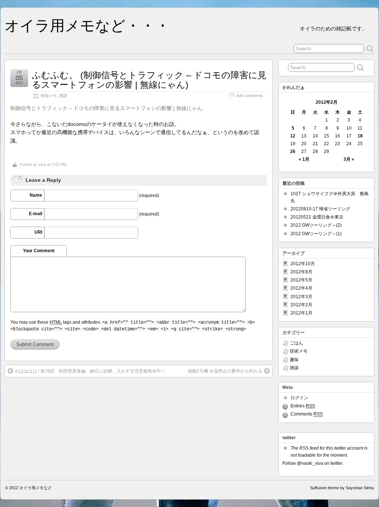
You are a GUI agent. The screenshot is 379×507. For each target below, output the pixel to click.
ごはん (296, 343)
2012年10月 (303, 263)
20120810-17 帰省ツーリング (320, 208)
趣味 (294, 359)
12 (292, 136)
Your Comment (38, 250)
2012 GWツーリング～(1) (316, 233)
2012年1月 (301, 313)
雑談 (63, 95)
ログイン (299, 397)
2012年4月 (301, 288)
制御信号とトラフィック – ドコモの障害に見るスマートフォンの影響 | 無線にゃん (106, 108)
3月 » (348, 159)
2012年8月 (301, 271)
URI (38, 232)
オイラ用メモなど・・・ (87, 25)
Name (36, 195)
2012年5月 (301, 280)
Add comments (249, 95)
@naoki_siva (310, 463)
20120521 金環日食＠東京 (317, 217)
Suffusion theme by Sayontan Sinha (342, 488)
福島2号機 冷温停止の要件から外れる (225, 371)
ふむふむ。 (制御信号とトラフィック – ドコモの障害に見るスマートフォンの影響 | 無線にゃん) (149, 80)
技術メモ (49, 95)
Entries (303, 405)
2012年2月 (301, 304)
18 (360, 136)
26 (292, 151)
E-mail (35, 213)
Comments (307, 414)
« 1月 (304, 159)
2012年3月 (301, 296)
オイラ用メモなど (35, 488)
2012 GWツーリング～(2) (316, 225)
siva (42, 164)
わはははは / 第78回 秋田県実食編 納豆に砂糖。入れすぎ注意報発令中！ (90, 371)
